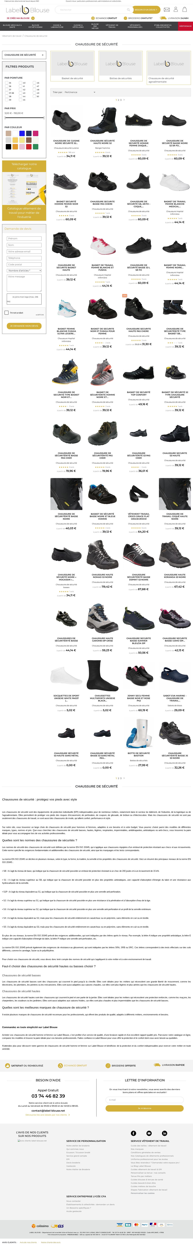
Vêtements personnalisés (135, 26)
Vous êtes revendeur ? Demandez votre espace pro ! (155, 1162)
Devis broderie (73, 1162)
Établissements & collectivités (163, 26)
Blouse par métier (95, 26)
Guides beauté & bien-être (143, 1183)
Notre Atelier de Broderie (78, 1169)
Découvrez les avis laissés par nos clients (48, 1115)
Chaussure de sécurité (20, 55)
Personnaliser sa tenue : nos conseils (148, 1173)
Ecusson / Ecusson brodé (78, 1152)
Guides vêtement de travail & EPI (146, 1169)
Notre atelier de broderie (78, 1146)
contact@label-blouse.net (48, 1110)
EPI (68, 1159)
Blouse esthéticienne (36, 26)
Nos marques (137, 1149)
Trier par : (58, 92)
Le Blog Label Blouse (141, 1166)
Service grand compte (76, 1156)
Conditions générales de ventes (146, 1152)
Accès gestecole (74, 1211)
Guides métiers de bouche (143, 1186)
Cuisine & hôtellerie (78, 26)
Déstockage (185, 26)
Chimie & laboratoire (57, 26)
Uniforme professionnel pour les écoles (149, 1159)
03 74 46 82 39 (48, 1096)
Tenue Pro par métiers (141, 1176)
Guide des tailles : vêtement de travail (148, 1146)
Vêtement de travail (112, 26)
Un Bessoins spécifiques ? (78, 1208)
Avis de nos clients (28, 1242)
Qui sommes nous (75, 1149)
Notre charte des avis (50, 1242)
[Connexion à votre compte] (177, 8)
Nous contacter (73, 1201)
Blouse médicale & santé (12, 26)
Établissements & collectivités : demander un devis (90, 1204)
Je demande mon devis (24, 326)
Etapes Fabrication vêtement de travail (149, 1190)
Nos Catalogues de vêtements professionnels (152, 1156)
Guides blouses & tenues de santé (147, 1179)
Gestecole (71, 1166)
